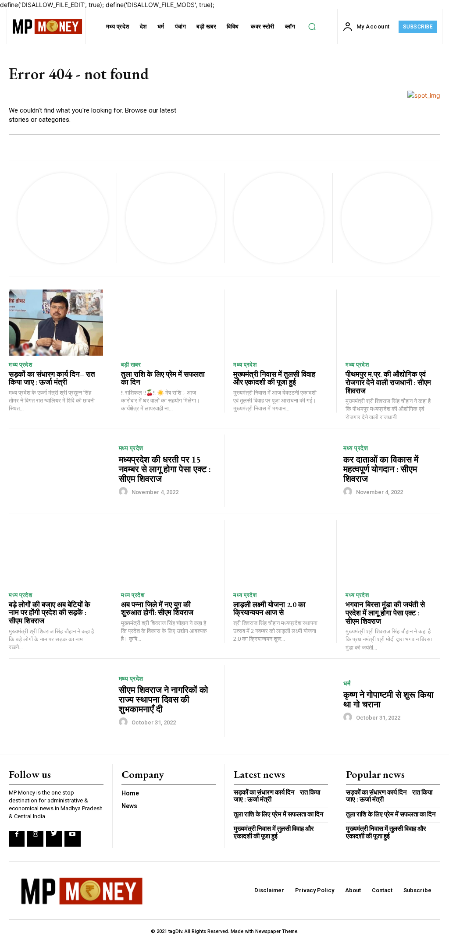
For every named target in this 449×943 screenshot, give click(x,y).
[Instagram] (35, 839)
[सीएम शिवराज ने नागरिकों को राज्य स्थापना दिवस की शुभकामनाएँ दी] (60, 701)
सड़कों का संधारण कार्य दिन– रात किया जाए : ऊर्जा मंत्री (52, 378)
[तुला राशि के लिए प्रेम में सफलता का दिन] (168, 323)
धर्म (346, 683)
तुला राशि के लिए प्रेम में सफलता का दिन (163, 378)
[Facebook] (17, 839)
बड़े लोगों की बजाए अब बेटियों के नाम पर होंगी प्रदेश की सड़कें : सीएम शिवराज (49, 612)
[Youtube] (72, 839)
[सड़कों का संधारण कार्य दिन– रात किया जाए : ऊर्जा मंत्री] (56, 323)
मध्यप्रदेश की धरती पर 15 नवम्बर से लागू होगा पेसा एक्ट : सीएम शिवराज (165, 469)
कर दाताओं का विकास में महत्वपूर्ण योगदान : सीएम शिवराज (380, 469)
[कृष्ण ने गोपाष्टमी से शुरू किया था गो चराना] (285, 701)
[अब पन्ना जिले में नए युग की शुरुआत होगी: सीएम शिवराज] (168, 553)
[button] (312, 26)
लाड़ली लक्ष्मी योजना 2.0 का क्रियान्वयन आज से (269, 609)
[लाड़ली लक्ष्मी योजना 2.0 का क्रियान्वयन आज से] (280, 553)
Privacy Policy (314, 890)
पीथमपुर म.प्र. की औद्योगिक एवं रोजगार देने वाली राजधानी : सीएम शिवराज (388, 382)
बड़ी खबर (131, 364)
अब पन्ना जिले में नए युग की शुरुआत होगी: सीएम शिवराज (157, 609)
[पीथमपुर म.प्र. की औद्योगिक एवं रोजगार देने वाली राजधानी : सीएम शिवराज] (393, 323)
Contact (382, 890)
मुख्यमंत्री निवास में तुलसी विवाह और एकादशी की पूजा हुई (274, 378)
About (353, 890)
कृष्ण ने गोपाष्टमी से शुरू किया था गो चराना (388, 699)
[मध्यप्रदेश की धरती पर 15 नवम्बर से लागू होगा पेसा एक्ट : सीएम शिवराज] (60, 470)
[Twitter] (54, 839)
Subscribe (417, 890)
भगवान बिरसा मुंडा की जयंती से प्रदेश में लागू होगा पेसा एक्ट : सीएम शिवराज (385, 612)
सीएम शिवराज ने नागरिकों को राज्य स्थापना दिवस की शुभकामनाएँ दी (163, 699)
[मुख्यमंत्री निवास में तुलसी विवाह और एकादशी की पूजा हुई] (280, 323)
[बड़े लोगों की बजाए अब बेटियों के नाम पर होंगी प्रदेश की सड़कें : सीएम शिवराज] (56, 553)
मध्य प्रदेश (20, 364)
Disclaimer (269, 890)
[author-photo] (124, 491)
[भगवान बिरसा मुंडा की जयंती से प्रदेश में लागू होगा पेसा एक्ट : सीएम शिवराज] (393, 553)
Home (130, 793)
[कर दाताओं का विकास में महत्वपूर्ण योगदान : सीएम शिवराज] (285, 470)
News (129, 805)
